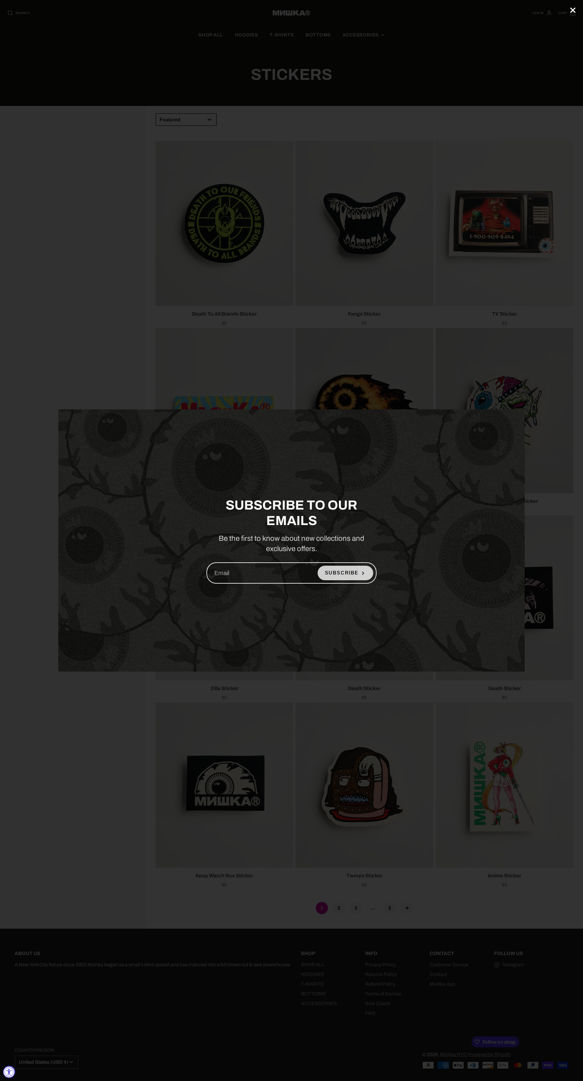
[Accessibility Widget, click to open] (9, 1072)
